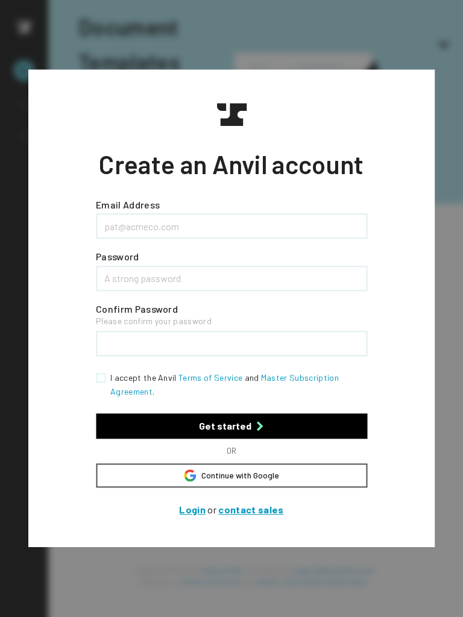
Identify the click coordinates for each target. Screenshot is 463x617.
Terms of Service (210, 378)
